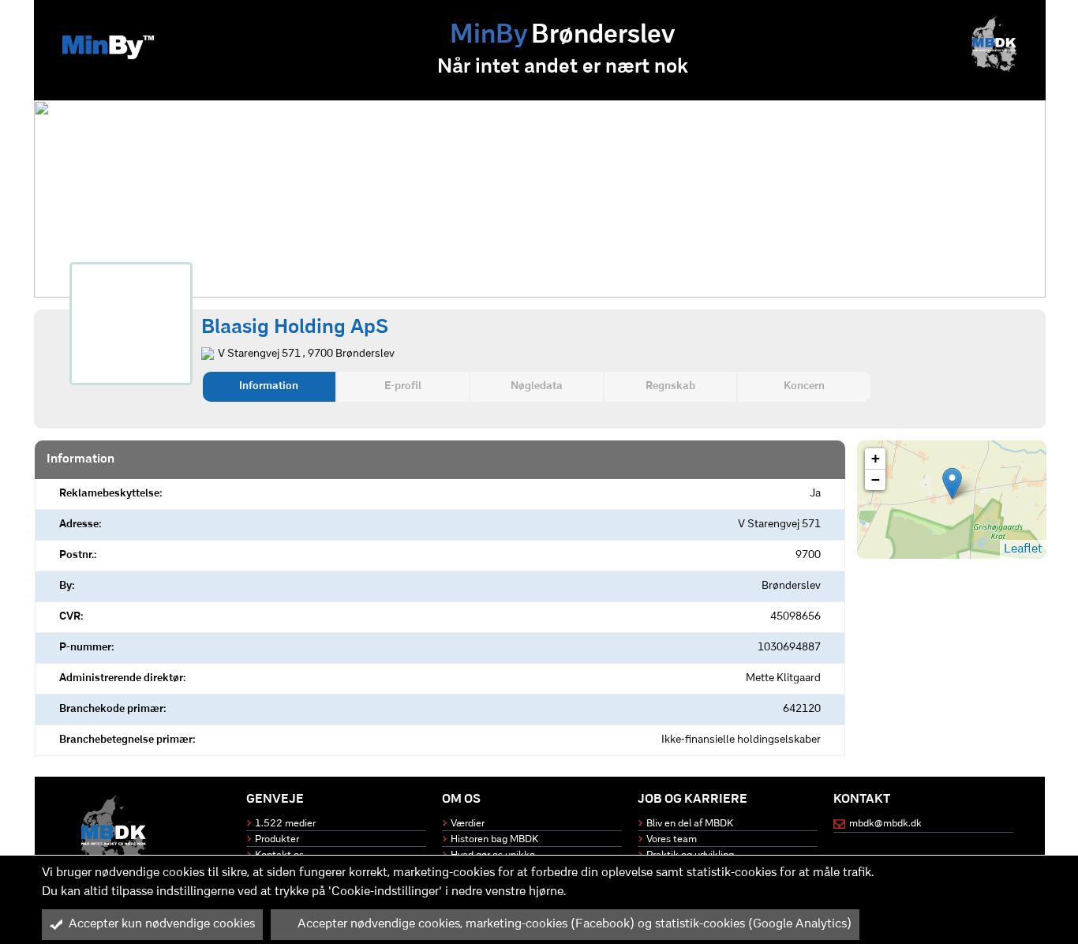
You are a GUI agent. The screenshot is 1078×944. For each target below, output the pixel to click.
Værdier (468, 824)
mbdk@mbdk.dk (885, 824)
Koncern (804, 386)
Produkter (277, 839)
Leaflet (1023, 549)
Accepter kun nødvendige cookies (162, 924)
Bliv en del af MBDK (689, 824)
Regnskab (670, 386)
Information (268, 386)
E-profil (402, 386)
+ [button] (875, 458)
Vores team (671, 839)
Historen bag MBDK (494, 839)
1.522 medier (285, 824)
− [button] (875, 479)
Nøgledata (537, 386)
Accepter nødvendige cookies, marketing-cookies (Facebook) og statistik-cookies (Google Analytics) (575, 924)
